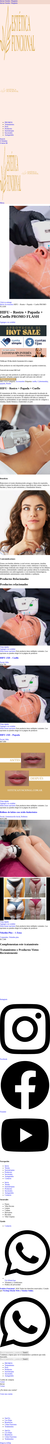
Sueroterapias (10, 1170)
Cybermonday (43, 381)
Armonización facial (12, 817)
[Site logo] (17, 61)
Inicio (2, 304)
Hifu (7, 662)
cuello (34, 381)
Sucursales (8, 1174)
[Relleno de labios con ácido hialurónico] (25, 799)
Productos (8, 1172)
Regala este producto (8, 379)
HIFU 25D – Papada (10, 735)
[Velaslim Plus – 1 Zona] (25, 876)
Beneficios (8, 1422)
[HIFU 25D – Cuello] (25, 645)
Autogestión (9, 1176)
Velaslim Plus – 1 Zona (11, 932)
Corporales (4, 937)
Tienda (7, 1168)
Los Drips (8, 1420)
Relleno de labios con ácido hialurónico (18, 812)
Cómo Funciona (11, 1424)
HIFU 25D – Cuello (9, 658)
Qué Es (7, 1418)
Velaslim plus (14, 937)
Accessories (9, 304)
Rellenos (24, 817)
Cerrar (2, 1382)
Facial (2, 662)
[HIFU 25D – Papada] (25, 722)
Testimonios (9, 1427)
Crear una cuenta (6, 1394)
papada (2, 383)
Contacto (8, 1178)
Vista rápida (4, 647)
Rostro (8, 383)
